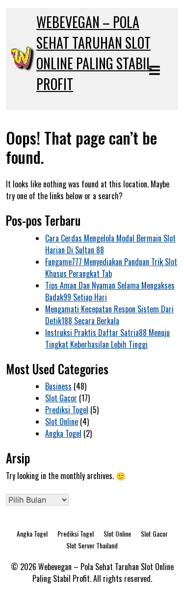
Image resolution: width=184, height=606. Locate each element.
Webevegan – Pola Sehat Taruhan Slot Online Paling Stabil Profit (94, 53)
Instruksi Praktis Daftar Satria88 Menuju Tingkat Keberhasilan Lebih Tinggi (107, 338)
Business (58, 386)
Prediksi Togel (66, 410)
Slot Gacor (61, 398)
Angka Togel (63, 433)
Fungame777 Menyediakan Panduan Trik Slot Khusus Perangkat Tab (111, 267)
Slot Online (61, 421)
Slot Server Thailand (92, 545)
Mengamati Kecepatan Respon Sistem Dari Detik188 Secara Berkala (109, 315)
